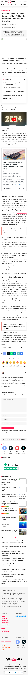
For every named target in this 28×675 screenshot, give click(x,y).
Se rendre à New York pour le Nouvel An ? (14, 92)
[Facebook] (4, 450)
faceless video (5, 540)
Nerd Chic (4, 616)
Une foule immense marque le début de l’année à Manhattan (13, 83)
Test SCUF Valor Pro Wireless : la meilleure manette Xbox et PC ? (9, 510)
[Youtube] (17, 450)
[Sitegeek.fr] (10, 1)
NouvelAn (20, 347)
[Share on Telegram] (21, 672)
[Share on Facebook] (6, 672)
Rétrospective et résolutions (10, 98)
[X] (11, 450)
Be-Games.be (5, 622)
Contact (3, 643)
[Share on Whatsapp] (12, 672)
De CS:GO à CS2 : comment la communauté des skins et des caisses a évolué (9, 481)
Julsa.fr (3, 627)
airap (2, 563)
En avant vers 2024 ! (8, 101)
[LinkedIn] (26, 373)
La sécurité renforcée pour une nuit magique (13, 88)
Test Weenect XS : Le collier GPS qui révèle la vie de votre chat (8, 489)
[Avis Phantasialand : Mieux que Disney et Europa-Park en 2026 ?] (23, 532)
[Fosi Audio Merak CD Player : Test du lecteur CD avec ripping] (23, 496)
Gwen (4, 24)
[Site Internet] (24, 373)
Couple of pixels (5, 626)
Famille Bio (4, 618)
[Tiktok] (24, 450)
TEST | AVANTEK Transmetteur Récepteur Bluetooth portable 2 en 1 (13, 553)
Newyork (15, 347)
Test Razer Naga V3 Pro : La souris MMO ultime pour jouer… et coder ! (9, 503)
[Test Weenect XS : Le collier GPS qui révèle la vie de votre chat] (23, 489)
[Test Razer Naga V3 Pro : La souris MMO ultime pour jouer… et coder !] (23, 504)
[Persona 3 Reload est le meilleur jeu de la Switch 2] (23, 525)
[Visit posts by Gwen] (2, 373)
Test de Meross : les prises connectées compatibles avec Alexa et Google (14, 581)
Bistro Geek (4, 620)
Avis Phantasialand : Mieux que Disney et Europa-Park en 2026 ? (9, 532)
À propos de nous (6, 640)
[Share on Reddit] (18, 672)
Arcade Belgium (5, 624)
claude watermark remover (8, 551)
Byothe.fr (3, 629)
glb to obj (3, 546)
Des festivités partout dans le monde (12, 95)
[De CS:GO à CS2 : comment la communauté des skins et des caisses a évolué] (23, 481)
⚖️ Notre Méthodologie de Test (5, 647)
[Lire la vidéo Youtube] (14, 119)
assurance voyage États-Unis (9, 224)
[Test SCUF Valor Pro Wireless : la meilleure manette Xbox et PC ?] (23, 511)
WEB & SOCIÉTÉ (5, 10)
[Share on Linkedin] (15, 672)
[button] (2, 1)
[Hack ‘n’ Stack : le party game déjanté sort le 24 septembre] (23, 518)
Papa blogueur (5, 631)
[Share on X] (9, 672)
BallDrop (10, 347)
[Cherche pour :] (11, 439)
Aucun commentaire (7, 26)
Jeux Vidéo (3, 484)
